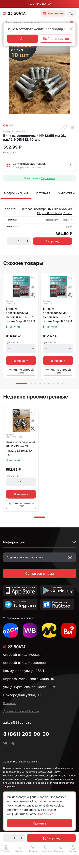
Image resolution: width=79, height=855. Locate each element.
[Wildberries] (30, 630)
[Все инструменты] (68, 630)
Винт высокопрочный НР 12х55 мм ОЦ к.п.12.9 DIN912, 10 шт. (20, 448)
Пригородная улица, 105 (22, 695)
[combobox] (34, 22)
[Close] (71, 28)
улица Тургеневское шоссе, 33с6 (29, 687)
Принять (39, 823)
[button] (71, 23)
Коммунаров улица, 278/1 (23, 671)
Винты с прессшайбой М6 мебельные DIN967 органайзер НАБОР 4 (57, 315)
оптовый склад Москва (22, 655)
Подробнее (45, 814)
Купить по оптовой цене (21, 371)
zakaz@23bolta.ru (17, 722)
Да (22, 39)
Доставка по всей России (21, 711)
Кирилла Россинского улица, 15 (28, 679)
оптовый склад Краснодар (24, 663)
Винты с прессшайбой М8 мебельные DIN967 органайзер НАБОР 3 (20, 315)
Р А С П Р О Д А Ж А (39, 3)
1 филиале (48, 178)
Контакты (9, 703)
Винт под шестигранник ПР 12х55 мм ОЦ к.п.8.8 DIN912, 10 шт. (46, 211)
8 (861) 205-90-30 (26, 734)
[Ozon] (10, 630)
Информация (14, 542)
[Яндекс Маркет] (49, 630)
